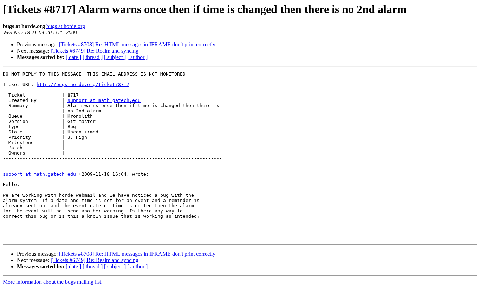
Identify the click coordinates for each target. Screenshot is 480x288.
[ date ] (73, 57)
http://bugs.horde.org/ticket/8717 (83, 84)
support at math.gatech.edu (104, 100)
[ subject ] (115, 57)
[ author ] (137, 57)
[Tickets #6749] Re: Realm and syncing (94, 51)
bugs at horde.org (65, 26)
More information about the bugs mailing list (52, 282)
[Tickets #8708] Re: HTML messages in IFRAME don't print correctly (137, 44)
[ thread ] (93, 57)
